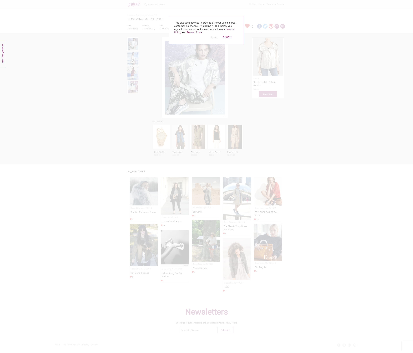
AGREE (227, 37)
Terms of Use (194, 32)
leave (214, 37)
